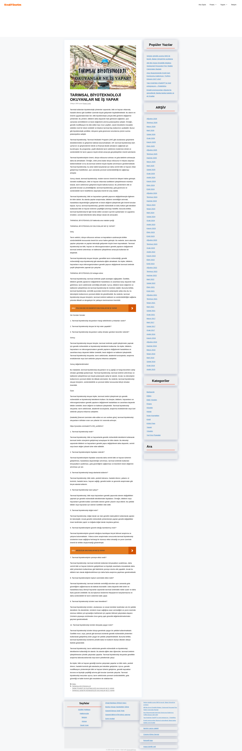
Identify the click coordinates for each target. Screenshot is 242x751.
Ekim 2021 (151, 287)
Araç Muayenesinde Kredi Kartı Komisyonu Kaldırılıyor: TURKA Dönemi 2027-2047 (158, 76)
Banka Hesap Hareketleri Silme (117, 707)
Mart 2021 (150, 307)
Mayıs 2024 (151, 205)
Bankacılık (150, 392)
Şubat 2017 (151, 326)
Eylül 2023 (151, 236)
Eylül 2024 (151, 189)
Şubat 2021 (151, 311)
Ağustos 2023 (152, 240)
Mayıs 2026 (151, 127)
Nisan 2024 (151, 209)
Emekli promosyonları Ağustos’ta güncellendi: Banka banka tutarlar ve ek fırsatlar (160, 93)
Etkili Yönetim (152, 400)
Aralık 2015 (151, 369)
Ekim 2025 (151, 146)
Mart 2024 (150, 213)
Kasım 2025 (151, 142)
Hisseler (150, 408)
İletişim (233, 5)
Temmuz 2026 (152, 123)
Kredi (149, 419)
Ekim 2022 (151, 260)
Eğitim (74, 684)
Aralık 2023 (151, 224)
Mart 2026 (150, 130)
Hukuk (149, 412)
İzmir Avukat (110, 719)
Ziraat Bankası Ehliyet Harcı (115, 703)
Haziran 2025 (152, 158)
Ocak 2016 (151, 366)
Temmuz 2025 (152, 154)
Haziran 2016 (152, 346)
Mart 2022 (150, 279)
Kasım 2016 (151, 338)
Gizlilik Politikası (84, 710)
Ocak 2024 (151, 221)
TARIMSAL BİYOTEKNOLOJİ (81, 686)
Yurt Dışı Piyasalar (154, 435)
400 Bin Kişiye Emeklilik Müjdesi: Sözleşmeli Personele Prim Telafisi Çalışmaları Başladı (160, 66)
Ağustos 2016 (152, 342)
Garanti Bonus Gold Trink (114, 711)
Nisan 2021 (151, 303)
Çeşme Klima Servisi (151, 734)
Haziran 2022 (152, 275)
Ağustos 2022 (152, 268)
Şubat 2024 (151, 217)
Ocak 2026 (151, 138)
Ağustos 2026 (152, 119)
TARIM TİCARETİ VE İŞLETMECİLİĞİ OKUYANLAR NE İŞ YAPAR (93, 688)
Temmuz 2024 (152, 197)
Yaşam (222, 5)
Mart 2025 (150, 166)
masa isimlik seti (149, 747)
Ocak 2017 (151, 330)
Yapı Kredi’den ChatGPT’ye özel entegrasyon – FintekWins (159, 717)
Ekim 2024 (151, 185)
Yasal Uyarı (84, 725)
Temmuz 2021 (152, 299)
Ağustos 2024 (152, 193)
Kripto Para (151, 423)
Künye (84, 721)
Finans (212, 5)
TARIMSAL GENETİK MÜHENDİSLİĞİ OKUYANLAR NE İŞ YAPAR (93, 690)
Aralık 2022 (151, 252)
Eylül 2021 (151, 291)
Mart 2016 (150, 358)
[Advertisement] (121, 23)
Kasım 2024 (151, 181)
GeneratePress (131, 750)
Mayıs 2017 (151, 319)
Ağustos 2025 (152, 150)
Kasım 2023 (151, 228)
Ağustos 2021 (152, 295)
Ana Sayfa (202, 5)
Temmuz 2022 (152, 271)
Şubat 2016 (151, 362)
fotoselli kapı (148, 740)
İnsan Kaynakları (153, 416)
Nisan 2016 (151, 354)
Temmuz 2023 (152, 244)
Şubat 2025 (151, 170)
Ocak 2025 (151, 174)
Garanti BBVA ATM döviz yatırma (117, 715)
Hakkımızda (84, 713)
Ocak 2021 (151, 315)
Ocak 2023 (151, 248)
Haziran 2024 (152, 201)
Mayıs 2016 (151, 350)
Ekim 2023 (151, 232)
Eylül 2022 (151, 264)
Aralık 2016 (151, 334)
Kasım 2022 (151, 256)
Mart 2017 (150, 322)
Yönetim (150, 431)
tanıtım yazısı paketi (151, 728)
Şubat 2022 (151, 283)
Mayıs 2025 (151, 162)
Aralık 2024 (151, 177)
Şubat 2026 (151, 134)
